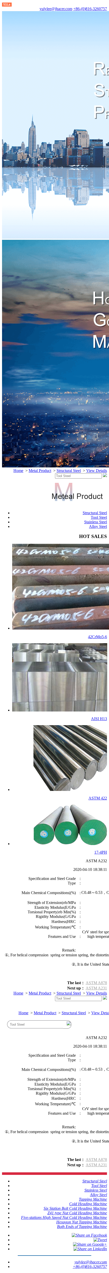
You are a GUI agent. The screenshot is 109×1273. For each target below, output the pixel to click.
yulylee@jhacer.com (56, 9)
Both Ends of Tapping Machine (82, 1226)
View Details (96, 470)
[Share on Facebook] (89, 1235)
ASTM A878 (96, 983)
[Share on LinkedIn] (90, 1249)
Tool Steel (99, 517)
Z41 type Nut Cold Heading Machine (77, 1213)
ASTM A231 (96, 988)
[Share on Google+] (90, 1244)
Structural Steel (69, 470)
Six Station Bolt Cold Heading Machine (75, 1208)
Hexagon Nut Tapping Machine (81, 1222)
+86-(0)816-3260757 (90, 9)
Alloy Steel (98, 526)
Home (18, 470)
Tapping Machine (93, 1199)
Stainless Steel (95, 522)
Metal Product (40, 470)
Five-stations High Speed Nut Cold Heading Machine (64, 1217)
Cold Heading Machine (88, 1204)
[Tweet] (100, 1240)
